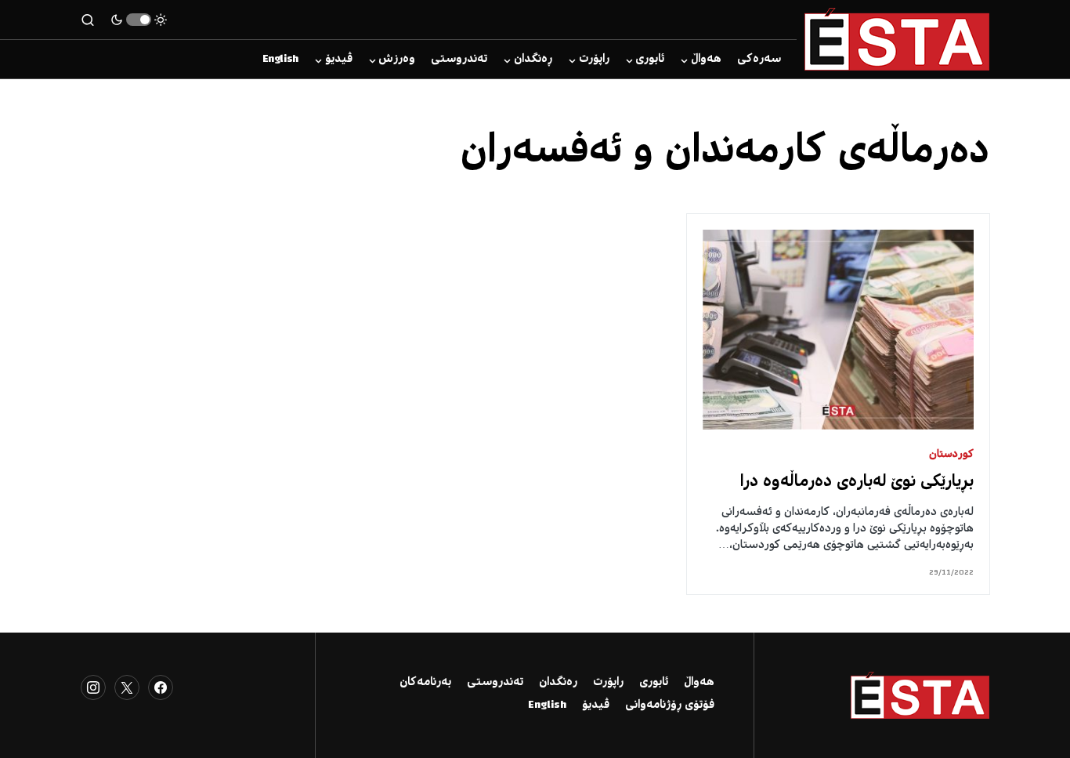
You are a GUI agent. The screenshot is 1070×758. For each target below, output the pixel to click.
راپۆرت (608, 683)
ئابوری (653, 683)
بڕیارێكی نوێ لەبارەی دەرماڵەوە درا (857, 482)
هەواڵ (699, 683)
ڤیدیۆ (595, 705)
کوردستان (951, 455)
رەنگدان (558, 683)
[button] (138, 19)
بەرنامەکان (425, 683)
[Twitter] (126, 687)
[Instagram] (93, 687)
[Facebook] (160, 687)
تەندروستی (495, 683)
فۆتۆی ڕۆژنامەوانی (669, 705)
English (547, 705)
